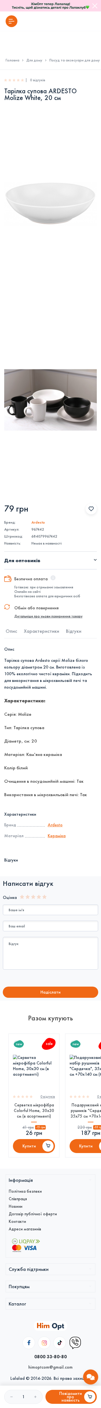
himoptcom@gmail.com (50, 1367)
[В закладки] (91, 508)
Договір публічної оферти (33, 1213)
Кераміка (57, 835)
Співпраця (18, 1198)
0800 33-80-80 (50, 1356)
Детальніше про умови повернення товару (48, 616)
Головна (12, 60)
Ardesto (38, 522)
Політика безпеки (25, 1191)
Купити (29, 1146)
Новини (15, 1206)
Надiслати (50, 992)
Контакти (17, 1221)
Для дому (34, 60)
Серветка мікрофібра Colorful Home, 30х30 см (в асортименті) (34, 1110)
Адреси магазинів (25, 1229)
